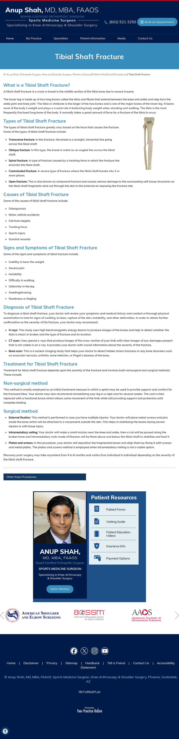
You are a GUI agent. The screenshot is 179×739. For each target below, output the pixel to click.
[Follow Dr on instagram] (94, 651)
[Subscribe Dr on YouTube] (105, 651)
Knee (109, 74)
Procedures (120, 74)
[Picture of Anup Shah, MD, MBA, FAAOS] (52, 17)
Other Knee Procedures (21, 477)
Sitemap (71, 663)
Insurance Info (115, 546)
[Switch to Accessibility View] (5, 731)
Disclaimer (31, 663)
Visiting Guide (115, 521)
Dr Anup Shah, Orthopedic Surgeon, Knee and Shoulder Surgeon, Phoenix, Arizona (46, 74)
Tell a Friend (116, 663)
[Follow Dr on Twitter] (84, 651)
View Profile (60, 589)
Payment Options (118, 558)
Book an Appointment (159, 22)
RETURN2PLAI (89, 692)
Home (11, 663)
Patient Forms (115, 509)
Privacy (52, 663)
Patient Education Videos (118, 533)
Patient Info (99, 74)
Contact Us (141, 663)
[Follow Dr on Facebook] (74, 651)
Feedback (92, 663)
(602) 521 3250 (122, 22)
